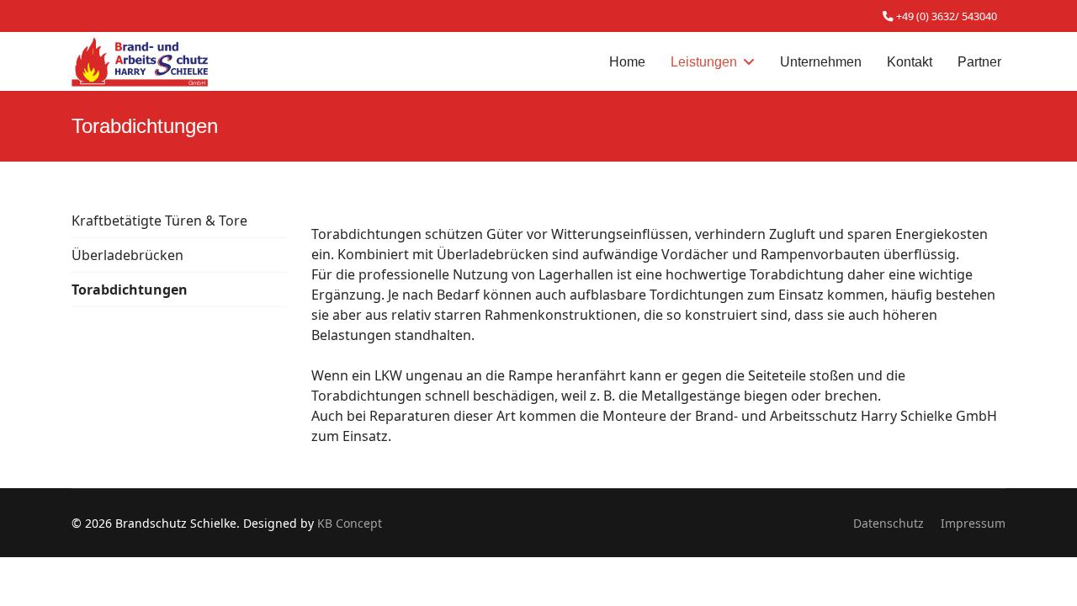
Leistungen (704, 62)
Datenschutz (888, 523)
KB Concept (349, 523)
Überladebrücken (127, 255)
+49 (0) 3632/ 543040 (946, 16)
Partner (979, 62)
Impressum (973, 523)
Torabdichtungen (130, 289)
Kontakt (909, 62)
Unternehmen (821, 62)
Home (627, 62)
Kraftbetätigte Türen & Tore (159, 220)
